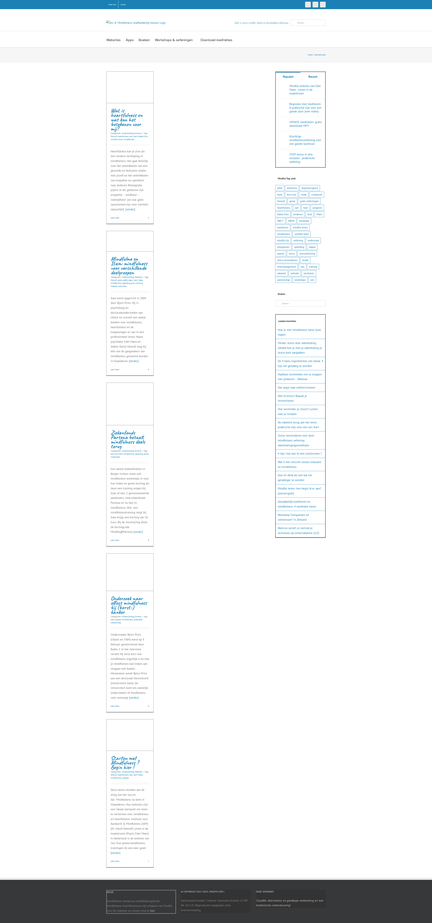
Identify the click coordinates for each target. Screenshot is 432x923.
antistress (292, 188)
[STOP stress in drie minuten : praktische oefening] (282, 155)
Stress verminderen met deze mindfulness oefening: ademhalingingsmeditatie (296, 440)
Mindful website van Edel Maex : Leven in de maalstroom (305, 89)
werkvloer (122, 286)
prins (133, 283)
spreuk (280, 253)
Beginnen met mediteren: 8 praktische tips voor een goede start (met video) (305, 107)
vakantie (281, 273)
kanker (118, 619)
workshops (115, 457)
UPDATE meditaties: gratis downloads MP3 (305, 124)
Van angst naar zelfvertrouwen (296, 387)
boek (279, 194)
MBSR (291, 220)
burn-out (114, 454)
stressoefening (307, 253)
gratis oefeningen (125, 280)
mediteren (282, 227)
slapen (312, 247)
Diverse (138, 133)
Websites (138, 277)
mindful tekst (302, 234)
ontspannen (283, 247)
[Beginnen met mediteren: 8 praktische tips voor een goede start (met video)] (282, 104)
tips (302, 266)
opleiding (126, 283)
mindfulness (129, 139)
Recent (312, 77)
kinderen (298, 214)
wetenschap (116, 622)
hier (152, 911)
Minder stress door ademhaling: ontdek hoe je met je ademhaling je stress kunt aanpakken (300, 347)
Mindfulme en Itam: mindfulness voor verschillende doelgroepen (129, 265)
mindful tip (283, 240)
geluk (292, 201)
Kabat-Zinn (143, 136)
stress (146, 454)
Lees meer (115, 217)
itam (135, 136)
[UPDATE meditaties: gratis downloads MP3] (282, 122)
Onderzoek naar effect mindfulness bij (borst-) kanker (129, 605)
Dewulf (114, 136)
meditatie (304, 220)
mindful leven (117, 139)
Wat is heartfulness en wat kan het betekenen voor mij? (126, 119)
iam (131, 136)
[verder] (130, 209)
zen (312, 279)
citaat (304, 194)
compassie (316, 194)
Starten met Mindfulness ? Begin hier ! (125, 762)
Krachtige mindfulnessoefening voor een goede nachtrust (305, 140)
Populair (288, 77)
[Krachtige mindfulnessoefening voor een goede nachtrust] (282, 137)
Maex (140, 280)
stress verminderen (287, 260)
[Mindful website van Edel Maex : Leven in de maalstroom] (282, 86)
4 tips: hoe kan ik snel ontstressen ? (300, 453)
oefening (298, 240)
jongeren (317, 207)
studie (305, 260)
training (139, 283)
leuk (309, 214)
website (114, 286)
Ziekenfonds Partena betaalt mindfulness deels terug (128, 439)
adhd (279, 188)
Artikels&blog (128, 133)
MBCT (280, 220)
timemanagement (286, 266)
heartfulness (123, 136)
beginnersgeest (310, 188)
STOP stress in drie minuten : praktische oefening (302, 158)
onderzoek (137, 619)
